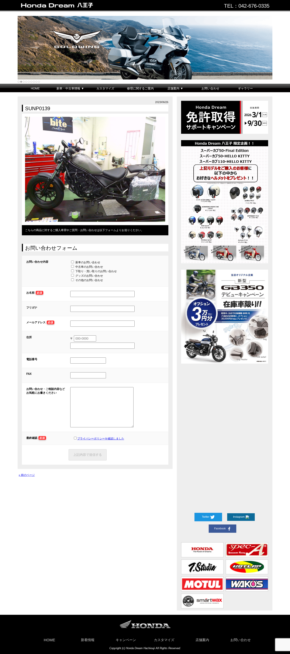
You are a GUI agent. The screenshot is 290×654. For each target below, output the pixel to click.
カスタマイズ (105, 88)
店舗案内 (202, 640)
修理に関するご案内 (140, 88)
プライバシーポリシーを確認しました (100, 438)
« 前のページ (27, 475)
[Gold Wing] (145, 47)
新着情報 (87, 640)
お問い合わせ (210, 88)
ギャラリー (245, 88)
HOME (35, 88)
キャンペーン (126, 640)
